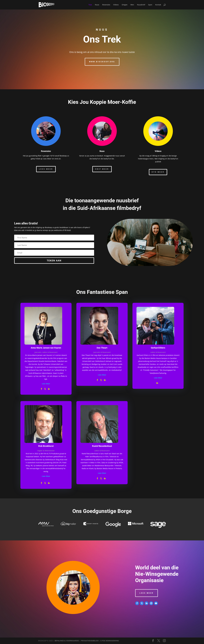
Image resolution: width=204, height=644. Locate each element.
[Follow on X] (142, 603)
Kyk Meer (158, 172)
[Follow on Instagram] (151, 603)
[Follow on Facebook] (137, 603)
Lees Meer (46, 169)
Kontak (158, 5)
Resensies (106, 5)
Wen (132, 5)
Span (150, 5)
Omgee (124, 5)
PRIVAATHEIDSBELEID (90, 641)
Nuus (97, 5)
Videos (116, 5)
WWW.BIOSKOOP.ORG (102, 62)
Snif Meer (102, 169)
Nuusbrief (141, 5)
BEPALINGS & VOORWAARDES (67, 641)
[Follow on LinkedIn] (146, 603)
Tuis (90, 5)
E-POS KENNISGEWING (109, 641)
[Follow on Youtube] (156, 603)
